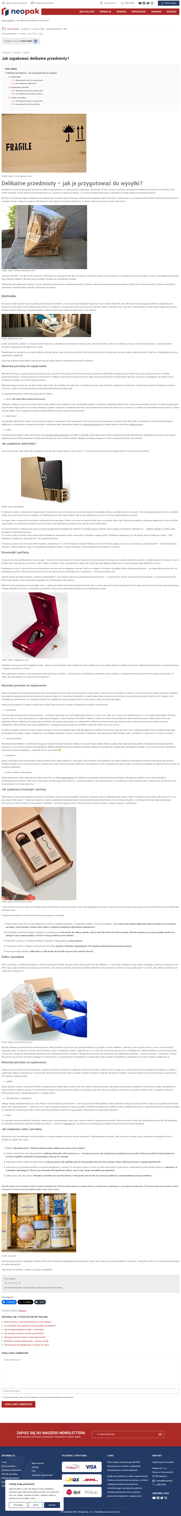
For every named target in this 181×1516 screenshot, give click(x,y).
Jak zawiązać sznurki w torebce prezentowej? (24, 1333)
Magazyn (23, 1310)
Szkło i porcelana (19, 97)
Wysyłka (26, 53)
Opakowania (6, 53)
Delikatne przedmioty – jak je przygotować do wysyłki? (32, 73)
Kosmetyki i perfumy (20, 87)
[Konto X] (148, 3)
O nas (4, 1462)
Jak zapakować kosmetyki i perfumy (29, 94)
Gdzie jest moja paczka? (42, 1475)
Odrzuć (36, 1505)
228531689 (129, 3)
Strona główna (8, 20)
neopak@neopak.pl (164, 1480)
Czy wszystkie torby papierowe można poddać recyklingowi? (30, 1325)
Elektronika (16, 77)
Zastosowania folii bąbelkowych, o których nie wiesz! (26, 1345)
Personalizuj (18, 1505)
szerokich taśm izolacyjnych (57, 435)
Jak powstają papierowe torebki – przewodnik (23, 1329)
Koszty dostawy (9, 1466)
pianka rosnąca (136, 424)
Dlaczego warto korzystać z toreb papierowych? (25, 1337)
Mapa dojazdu (38, 1463)
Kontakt (35, 1467)
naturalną (68, 1123)
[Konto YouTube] (140, 3)
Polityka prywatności (10, 1478)
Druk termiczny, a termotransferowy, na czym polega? (27, 1322)
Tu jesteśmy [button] (109, 3)
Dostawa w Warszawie (11, 1470)
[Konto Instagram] (152, 3)
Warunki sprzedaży (10, 1474)
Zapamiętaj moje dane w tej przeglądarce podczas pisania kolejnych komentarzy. (39, 1397)
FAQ (34, 1471)
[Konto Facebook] (144, 3)
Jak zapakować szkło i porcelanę (28, 104)
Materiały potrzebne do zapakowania (29, 80)
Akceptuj (52, 1505)
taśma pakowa (67, 777)
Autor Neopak (13, 29)
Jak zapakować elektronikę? (26, 83)
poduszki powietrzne (92, 424)
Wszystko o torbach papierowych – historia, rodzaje (26, 1341)
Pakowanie (17, 53)
